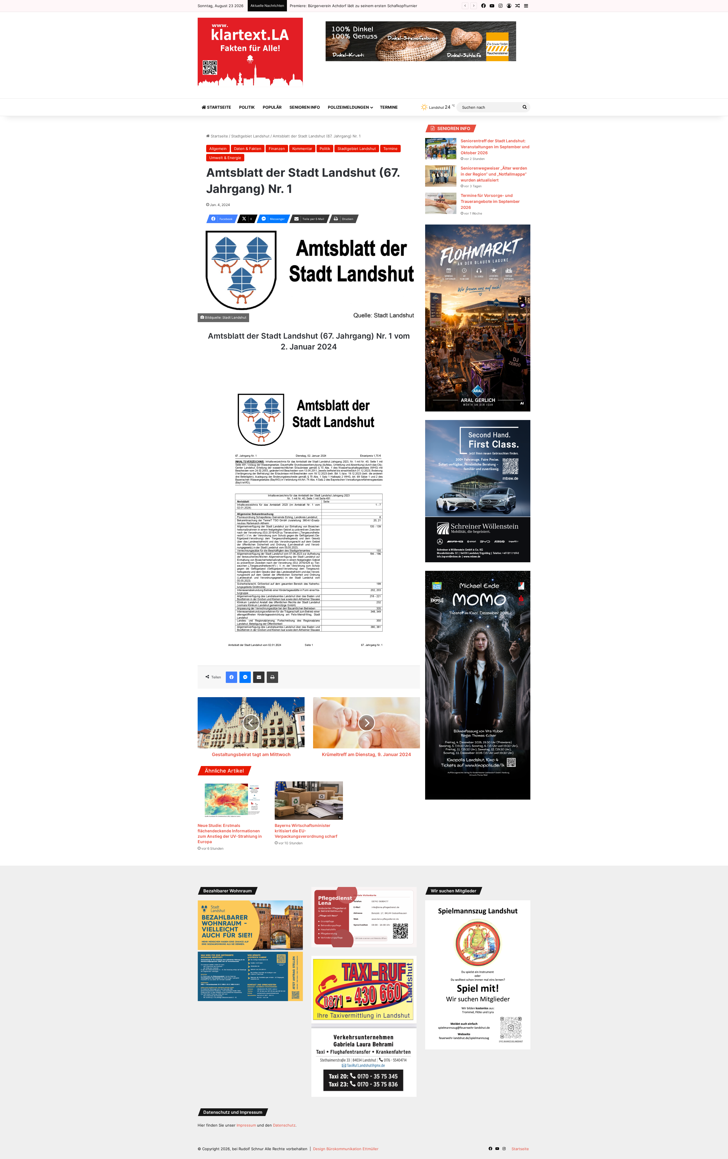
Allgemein (218, 148)
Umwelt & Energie (225, 157)
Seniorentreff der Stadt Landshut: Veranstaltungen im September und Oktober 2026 (495, 146)
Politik (247, 107)
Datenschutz (284, 1125)
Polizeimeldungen (348, 107)
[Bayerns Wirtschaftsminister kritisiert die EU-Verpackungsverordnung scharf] (309, 800)
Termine (389, 107)
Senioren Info (304, 107)
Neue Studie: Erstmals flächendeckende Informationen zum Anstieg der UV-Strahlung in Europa (375, 5)
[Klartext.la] (250, 52)
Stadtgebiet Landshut (250, 136)
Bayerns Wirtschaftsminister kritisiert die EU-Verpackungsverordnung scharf (306, 831)
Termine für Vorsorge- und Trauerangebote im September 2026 (490, 201)
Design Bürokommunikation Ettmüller (346, 1148)
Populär (272, 107)
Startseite (218, 107)
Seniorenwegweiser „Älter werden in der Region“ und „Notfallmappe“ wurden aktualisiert (494, 174)
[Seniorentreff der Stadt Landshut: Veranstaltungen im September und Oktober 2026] (440, 148)
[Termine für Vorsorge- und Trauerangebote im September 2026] (440, 203)
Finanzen (277, 148)
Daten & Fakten (247, 148)
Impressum (246, 1125)
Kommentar (302, 148)
